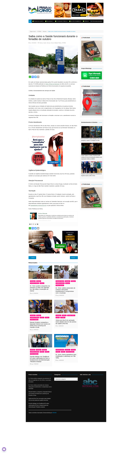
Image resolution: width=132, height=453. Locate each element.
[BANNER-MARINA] (91, 102)
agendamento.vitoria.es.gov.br (38, 205)
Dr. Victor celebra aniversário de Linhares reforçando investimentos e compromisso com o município (40, 386)
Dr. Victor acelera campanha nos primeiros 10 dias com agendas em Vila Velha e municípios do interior (40, 380)
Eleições (38, 281)
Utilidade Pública (57, 42)
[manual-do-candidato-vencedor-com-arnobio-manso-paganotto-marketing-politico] (91, 51)
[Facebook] (33, 224)
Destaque (32, 349)
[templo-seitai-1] (46, 149)
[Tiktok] (35, 224)
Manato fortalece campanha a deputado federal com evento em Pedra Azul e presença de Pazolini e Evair (40, 393)
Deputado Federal (59, 281)
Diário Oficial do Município (52, 84)
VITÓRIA (64, 42)
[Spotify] (37, 224)
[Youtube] (30, 224)
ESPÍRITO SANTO (34, 283)
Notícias (41, 42)
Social (52, 42)
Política (47, 317)
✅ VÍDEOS (86, 21)
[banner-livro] (53, 242)
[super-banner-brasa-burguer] (78, 10)
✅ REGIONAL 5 (49, 21)
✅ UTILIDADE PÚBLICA (61, 21)
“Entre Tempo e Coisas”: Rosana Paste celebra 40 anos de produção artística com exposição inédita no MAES (91, 157)
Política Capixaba (59, 285)
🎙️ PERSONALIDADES (96, 21)
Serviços (48, 42)
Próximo (73, 257)
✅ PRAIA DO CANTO (37, 21)
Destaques (33, 281)
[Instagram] (31, 224)
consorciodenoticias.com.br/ (44, 220)
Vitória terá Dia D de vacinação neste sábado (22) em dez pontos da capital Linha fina (66, 321)
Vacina (57, 317)
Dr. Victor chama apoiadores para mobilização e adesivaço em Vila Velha (66, 356)
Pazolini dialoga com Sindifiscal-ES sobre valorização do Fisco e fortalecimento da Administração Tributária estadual (39, 405)
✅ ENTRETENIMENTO (75, 21)
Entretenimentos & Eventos (89, 122)
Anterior (33, 257)
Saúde (44, 42)
